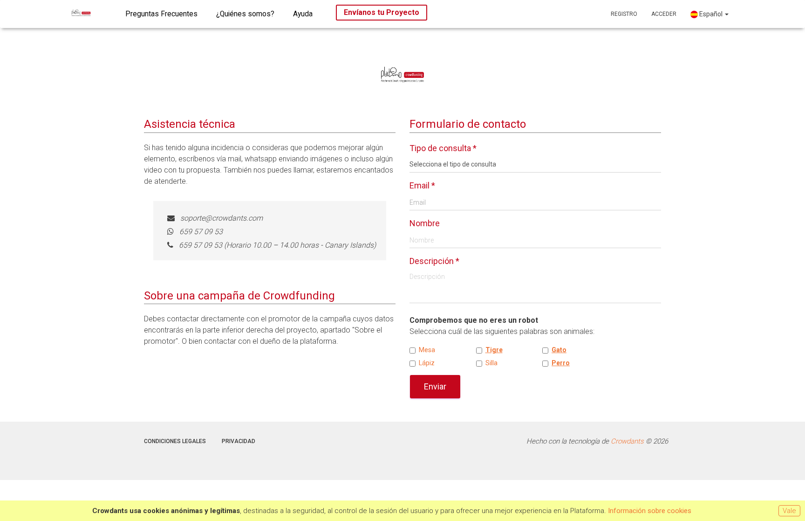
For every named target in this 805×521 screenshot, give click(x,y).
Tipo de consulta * (443, 148)
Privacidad (238, 441)
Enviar (435, 386)
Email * (422, 185)
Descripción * (434, 261)
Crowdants (627, 441)
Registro (624, 14)
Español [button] (711, 14)
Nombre (424, 223)
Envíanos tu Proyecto (381, 12)
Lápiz (427, 363)
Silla (491, 363)
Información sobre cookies (649, 511)
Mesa (427, 350)
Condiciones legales (175, 441)
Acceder (663, 14)
